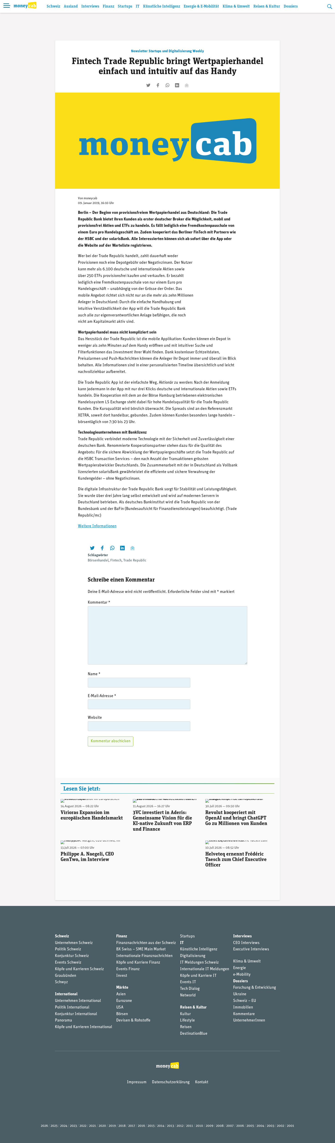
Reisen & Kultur (266, 6)
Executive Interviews (251, 949)
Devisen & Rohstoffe (133, 1021)
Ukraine (239, 994)
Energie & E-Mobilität (201, 6)
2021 (92, 1126)
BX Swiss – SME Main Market (141, 949)
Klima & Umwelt (236, 6)
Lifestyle (187, 1021)
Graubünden (65, 976)
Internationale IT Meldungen (204, 969)
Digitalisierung (192, 956)
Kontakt (201, 1082)
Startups (125, 6)
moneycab (90, 198)
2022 (83, 1126)
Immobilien (243, 1008)
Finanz (108, 6)
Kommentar (99, 603)
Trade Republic (134, 560)
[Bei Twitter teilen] (148, 85)
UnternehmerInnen (249, 1021)
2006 (240, 1126)
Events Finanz (128, 969)
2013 (170, 1126)
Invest (121, 976)
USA (119, 1008)
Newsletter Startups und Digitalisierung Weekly (167, 51)
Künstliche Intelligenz (161, 6)
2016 (141, 1126)
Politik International (72, 1008)
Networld (188, 995)
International (66, 994)
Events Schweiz (68, 963)
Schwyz (61, 982)
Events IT (188, 982)
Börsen (122, 1014)
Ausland (71, 6)
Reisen (185, 1027)
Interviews (90, 6)
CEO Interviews (246, 943)
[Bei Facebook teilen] (158, 85)
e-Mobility (242, 975)
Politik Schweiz (68, 949)
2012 (180, 1126)
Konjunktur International (76, 1014)
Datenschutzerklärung (171, 1082)
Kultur (185, 1014)
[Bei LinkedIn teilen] (177, 85)
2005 (250, 1126)
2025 (54, 1126)
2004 (260, 1126)
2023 (73, 1126)
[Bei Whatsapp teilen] (167, 85)
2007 (230, 1126)
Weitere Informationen (97, 526)
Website (95, 718)
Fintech (115, 560)
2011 (189, 1126)
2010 (199, 1126)
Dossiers (291, 6)
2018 (122, 1126)
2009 (209, 1126)
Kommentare (244, 1014)
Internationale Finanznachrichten (144, 956)
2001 (290, 1126)
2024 (63, 1126)
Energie (239, 968)
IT (137, 6)
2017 (131, 1126)
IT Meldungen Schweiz (199, 963)
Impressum (137, 1082)
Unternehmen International (78, 1001)
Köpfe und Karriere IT (198, 976)
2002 (280, 1126)
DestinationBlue (193, 1034)
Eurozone (124, 1001)
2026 (44, 1126)
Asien (121, 994)
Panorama (63, 1021)
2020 (102, 1126)
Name (94, 674)
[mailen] (186, 85)
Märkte (122, 988)
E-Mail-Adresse (102, 696)
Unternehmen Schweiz (74, 943)
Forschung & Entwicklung (254, 988)
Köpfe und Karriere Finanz (138, 963)
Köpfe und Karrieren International (83, 1027)
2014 (160, 1126)
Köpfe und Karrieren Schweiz (79, 969)
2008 (220, 1126)
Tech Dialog (190, 989)
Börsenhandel (98, 560)
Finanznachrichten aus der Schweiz (146, 943)
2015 (151, 1126)
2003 (270, 1126)
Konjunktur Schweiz (72, 956)
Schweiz (53, 6)
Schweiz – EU (244, 1001)
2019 (112, 1126)
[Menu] (7, 6)
